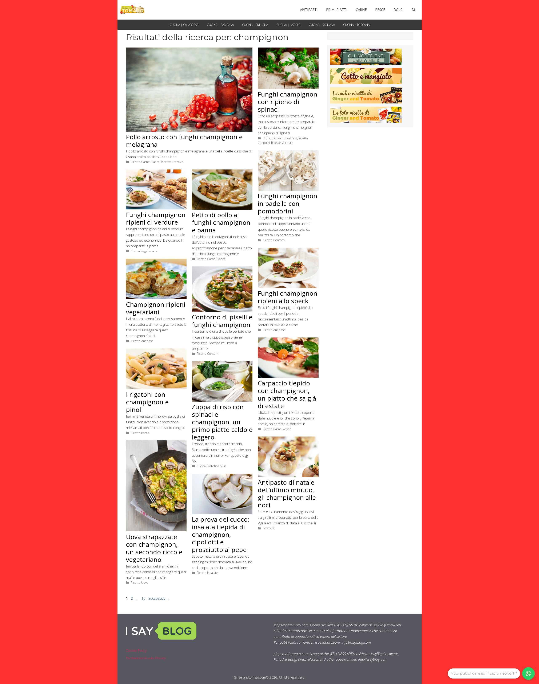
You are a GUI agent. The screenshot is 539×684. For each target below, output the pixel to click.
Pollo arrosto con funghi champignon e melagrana (184, 140)
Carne (361, 9)
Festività (268, 528)
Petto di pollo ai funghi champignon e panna (221, 222)
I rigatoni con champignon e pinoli (147, 402)
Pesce (380, 9)
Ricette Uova (139, 583)
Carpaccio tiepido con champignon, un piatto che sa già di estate (287, 394)
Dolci (399, 9)
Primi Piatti (336, 9)
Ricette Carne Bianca (145, 162)
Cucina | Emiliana (255, 25)
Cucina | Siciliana (322, 25)
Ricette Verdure (282, 143)
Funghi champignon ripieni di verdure (155, 218)
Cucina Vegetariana (144, 251)
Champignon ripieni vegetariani (155, 308)
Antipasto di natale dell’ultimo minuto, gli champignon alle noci (287, 493)
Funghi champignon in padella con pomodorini (287, 203)
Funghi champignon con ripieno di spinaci (287, 102)
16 (144, 598)
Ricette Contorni (274, 240)
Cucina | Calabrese (184, 25)
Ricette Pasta (140, 433)
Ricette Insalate (207, 573)
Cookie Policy (136, 650)
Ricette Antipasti (274, 330)
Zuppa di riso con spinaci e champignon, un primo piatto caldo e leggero (222, 421)
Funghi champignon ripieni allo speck (287, 297)
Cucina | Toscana (356, 25)
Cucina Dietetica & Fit (211, 466)
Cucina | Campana (220, 25)
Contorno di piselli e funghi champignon (222, 321)
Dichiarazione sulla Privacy (146, 658)
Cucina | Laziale (288, 25)
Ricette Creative (172, 162)
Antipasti (309, 9)
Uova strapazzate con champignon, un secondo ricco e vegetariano (154, 548)
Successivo (159, 598)
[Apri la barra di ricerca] (414, 9)
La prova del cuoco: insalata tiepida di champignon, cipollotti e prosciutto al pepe (220, 534)
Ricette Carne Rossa (277, 429)
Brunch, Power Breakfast (280, 138)
